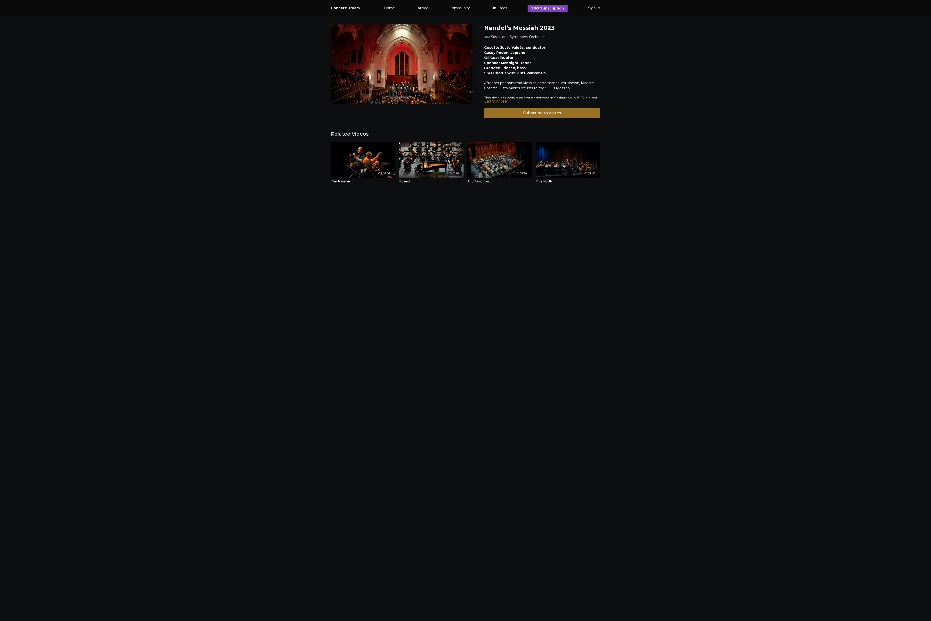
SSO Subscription (547, 8)
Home (389, 8)
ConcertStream (345, 8)
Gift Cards (498, 8)
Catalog (422, 8)
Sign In (594, 8)
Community (459, 8)
